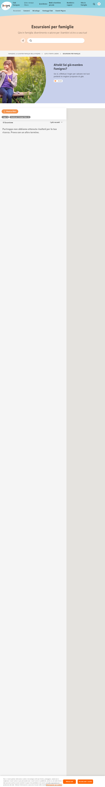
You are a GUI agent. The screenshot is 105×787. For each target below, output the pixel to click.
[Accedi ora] (99, 4)
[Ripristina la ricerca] (81, 41)
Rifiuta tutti (69, 781)
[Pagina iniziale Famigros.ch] (6, 6)
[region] (52, 781)
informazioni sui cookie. (54, 785)
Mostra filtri (11, 111)
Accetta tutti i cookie (85, 781)
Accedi (60, 81)
